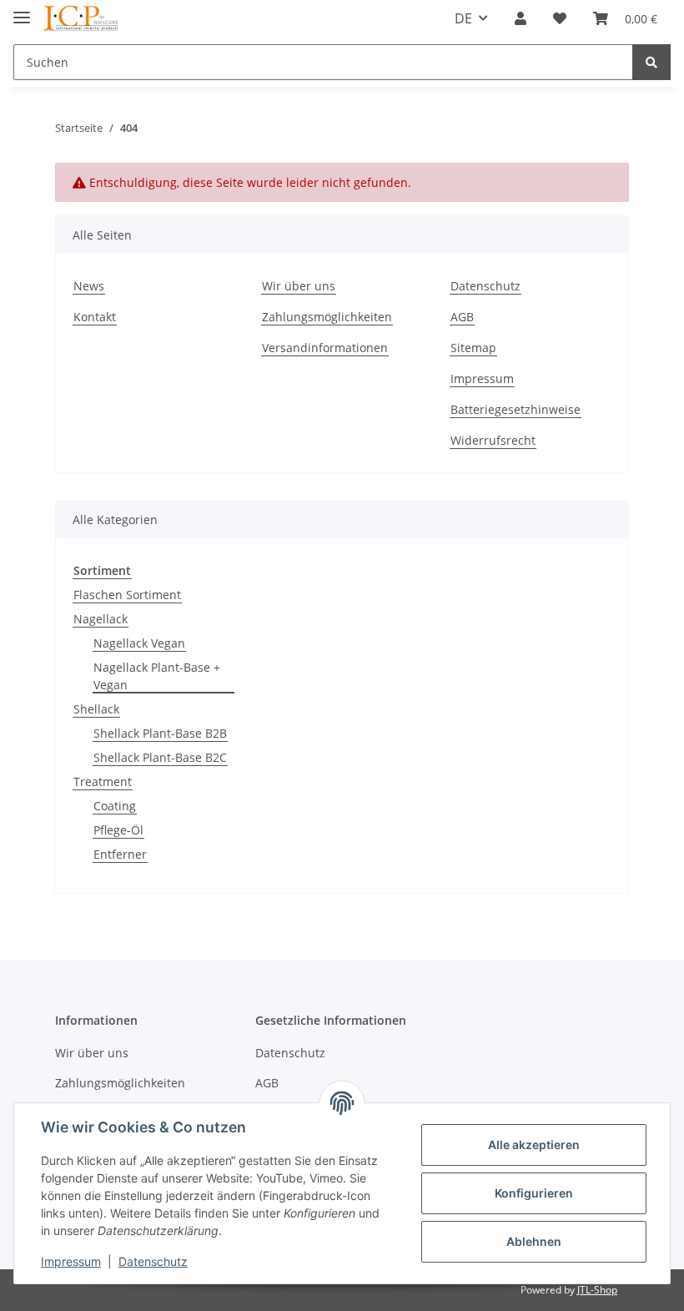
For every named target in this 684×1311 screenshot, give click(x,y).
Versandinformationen (325, 347)
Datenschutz (485, 286)
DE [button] (463, 18)
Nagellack (100, 619)
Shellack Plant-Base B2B (160, 733)
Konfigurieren (534, 1193)
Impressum (482, 378)
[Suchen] (651, 62)
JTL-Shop (597, 1290)
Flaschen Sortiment (127, 595)
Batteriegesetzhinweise (515, 409)
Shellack (96, 709)
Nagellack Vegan (139, 643)
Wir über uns (298, 286)
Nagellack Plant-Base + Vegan (156, 676)
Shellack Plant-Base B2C (160, 757)
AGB (462, 317)
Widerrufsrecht (493, 440)
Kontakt (94, 317)
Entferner (120, 854)
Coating (114, 806)
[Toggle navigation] (21, 10)
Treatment (102, 781)
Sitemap (473, 347)
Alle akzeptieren (534, 1144)
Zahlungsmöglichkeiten (327, 317)
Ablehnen (533, 1241)
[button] (520, 18)
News (88, 286)
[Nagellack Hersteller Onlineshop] (81, 19)
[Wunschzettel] (560, 18)
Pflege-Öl (118, 830)
